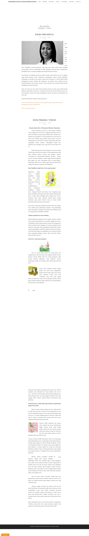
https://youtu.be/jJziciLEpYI (28, 108)
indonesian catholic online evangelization (22, 1)
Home (39, 1)
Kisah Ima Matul (44, 34)
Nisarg (57, 526)
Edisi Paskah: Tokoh (44, 120)
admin (49, 37)
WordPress (47, 526)
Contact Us (78, 1)
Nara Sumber (64, 1)
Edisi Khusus (51, 1)
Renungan (45, 1)
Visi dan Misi (71, 1)
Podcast (58, 1)
